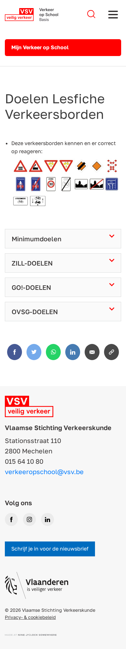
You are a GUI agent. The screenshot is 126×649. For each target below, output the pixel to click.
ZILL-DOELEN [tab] (32, 263)
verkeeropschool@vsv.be (44, 471)
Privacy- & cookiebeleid (30, 617)
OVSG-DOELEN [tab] (35, 311)
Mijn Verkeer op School (39, 47)
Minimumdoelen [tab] (36, 239)
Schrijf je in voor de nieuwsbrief (50, 548)
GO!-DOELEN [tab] (31, 287)
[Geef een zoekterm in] (91, 14)
